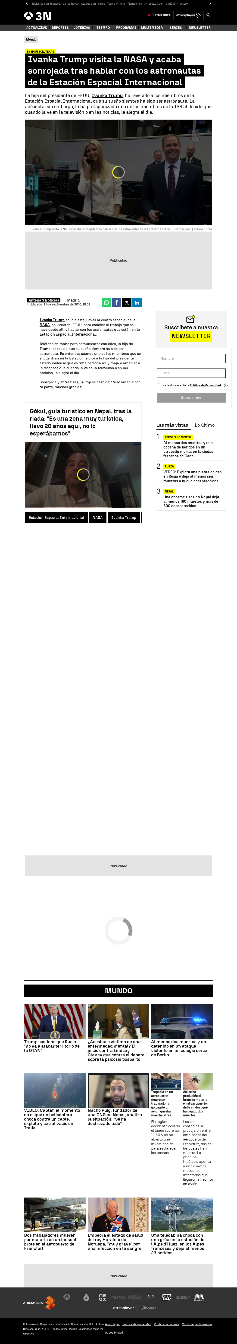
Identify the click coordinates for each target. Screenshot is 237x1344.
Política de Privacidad (205, 385)
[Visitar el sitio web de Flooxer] (149, 1308)
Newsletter (200, 28)
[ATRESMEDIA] (39, 1303)
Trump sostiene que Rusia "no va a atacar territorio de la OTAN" (52, 1046)
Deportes (60, 28)
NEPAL (169, 491)
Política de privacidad (136, 1324)
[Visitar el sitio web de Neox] (102, 1297)
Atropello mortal (178, 437)
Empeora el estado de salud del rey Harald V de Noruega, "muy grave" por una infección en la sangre (115, 1242)
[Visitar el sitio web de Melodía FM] (199, 1297)
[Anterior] (26, 4)
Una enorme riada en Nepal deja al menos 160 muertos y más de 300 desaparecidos (191, 501)
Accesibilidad (114, 1332)
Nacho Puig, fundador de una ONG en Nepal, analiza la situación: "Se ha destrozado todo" (115, 1117)
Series (176, 28)
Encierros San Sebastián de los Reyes (55, 3)
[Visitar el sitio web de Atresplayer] (126, 1308)
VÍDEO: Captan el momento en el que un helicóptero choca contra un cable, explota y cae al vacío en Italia (52, 1119)
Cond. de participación (197, 1324)
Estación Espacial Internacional (56, 517)
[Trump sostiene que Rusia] (55, 1021)
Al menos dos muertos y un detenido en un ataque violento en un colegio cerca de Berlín (179, 1048)
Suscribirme (191, 397)
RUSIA (169, 466)
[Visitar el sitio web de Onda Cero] (167, 1297)
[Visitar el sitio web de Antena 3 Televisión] (70, 1297)
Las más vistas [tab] (172, 425)
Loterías (82, 28)
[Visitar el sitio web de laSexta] (86, 1297)
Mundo (118, 990)
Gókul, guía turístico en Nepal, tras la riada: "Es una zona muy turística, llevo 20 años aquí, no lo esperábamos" (81, 422)
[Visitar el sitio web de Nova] (118, 1297)
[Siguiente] (210, 4)
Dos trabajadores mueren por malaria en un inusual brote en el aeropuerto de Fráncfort (50, 1242)
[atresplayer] (188, 15)
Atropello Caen (153, 3)
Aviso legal (112, 1324)
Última (161, 15)
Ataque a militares (93, 3)
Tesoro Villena (116, 3)
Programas (126, 28)
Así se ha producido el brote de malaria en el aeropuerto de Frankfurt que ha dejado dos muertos (195, 1103)
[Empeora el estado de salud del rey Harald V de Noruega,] (119, 1215)
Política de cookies (166, 1324)
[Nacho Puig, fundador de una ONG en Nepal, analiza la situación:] (119, 1090)
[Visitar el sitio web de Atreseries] (151, 1297)
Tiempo (103, 28)
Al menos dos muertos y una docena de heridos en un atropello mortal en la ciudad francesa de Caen (188, 449)
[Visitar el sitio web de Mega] (135, 1297)
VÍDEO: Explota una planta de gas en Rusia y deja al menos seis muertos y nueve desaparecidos (192, 476)
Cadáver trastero (177, 3)
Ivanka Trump (123, 517)
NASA (98, 517)
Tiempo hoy (134, 3)
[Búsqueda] (208, 15)
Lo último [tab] (205, 425)
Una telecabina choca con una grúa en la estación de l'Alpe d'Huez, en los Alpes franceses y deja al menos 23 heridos (177, 1244)
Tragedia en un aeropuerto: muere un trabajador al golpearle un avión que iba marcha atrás (162, 1103)
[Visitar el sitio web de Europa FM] (183, 1297)
